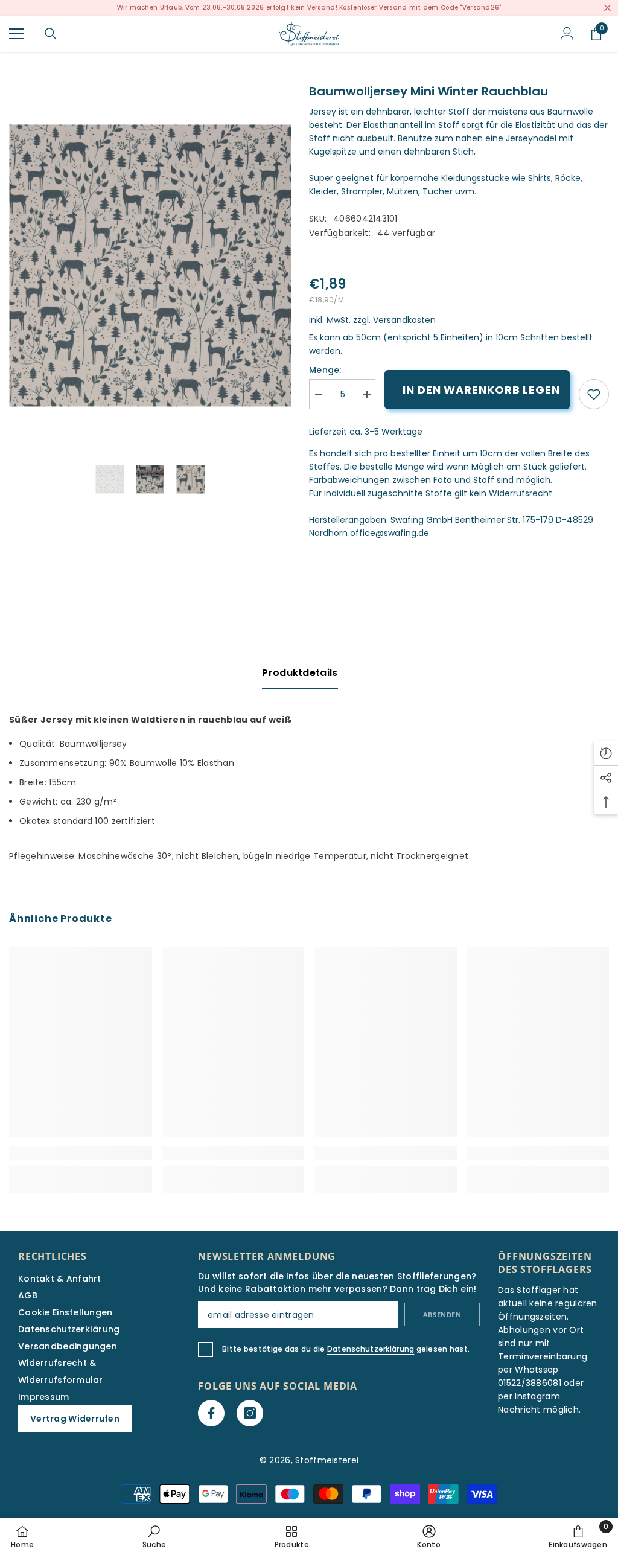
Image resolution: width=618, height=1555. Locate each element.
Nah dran (607, 8)
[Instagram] (250, 1413)
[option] (150, 265)
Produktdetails (299, 673)
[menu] (16, 34)
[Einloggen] (567, 33)
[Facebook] (211, 1413)
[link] (594, 394)
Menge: (325, 370)
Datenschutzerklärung (371, 1349)
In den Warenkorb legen (481, 389)
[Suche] (50, 34)
